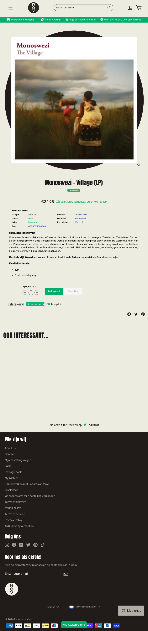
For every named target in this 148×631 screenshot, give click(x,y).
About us (10, 448)
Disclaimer (11, 490)
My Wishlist (11, 478)
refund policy (13, 508)
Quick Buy (73, 291)
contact (91, 19)
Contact (10, 454)
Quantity (30, 286)
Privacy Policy (13, 520)
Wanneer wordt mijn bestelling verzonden (30, 496)
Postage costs (13, 472)
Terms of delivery (15, 502)
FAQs (8, 466)
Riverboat (33, 222)
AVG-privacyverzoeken (19, 526)
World (31, 218)
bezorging (28, 19)
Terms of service (15, 514)
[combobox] (81, 7)
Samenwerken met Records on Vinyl (27, 484)
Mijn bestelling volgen (18, 460)
